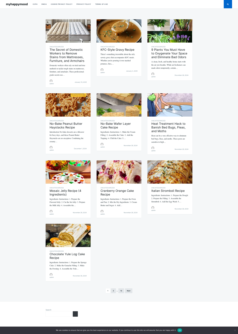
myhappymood (17, 4)
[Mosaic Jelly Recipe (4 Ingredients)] (68, 172)
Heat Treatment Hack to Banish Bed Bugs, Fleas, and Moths (168, 127)
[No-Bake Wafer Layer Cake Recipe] (119, 105)
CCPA (35, 4)
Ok (180, 330)
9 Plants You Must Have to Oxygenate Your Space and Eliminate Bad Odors (169, 53)
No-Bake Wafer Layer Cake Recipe (116, 125)
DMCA (44, 4)
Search (48, 310)
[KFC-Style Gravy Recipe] (119, 31)
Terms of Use (101, 4)
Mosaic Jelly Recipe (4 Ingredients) (65, 192)
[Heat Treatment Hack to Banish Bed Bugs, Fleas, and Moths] (169, 105)
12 (121, 291)
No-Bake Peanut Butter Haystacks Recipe (66, 125)
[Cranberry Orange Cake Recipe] (119, 172)
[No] (235, 330)
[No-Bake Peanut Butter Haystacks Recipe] (68, 105)
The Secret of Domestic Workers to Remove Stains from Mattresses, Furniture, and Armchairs (67, 55)
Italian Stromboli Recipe (168, 191)
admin (52, 84)
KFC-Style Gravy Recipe (117, 49)
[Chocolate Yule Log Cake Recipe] (68, 235)
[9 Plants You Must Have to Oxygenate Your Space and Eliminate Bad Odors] (169, 31)
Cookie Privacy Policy (62, 4)
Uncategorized (57, 47)
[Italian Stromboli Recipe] (169, 172)
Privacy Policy (83, 4)
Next (128, 291)
